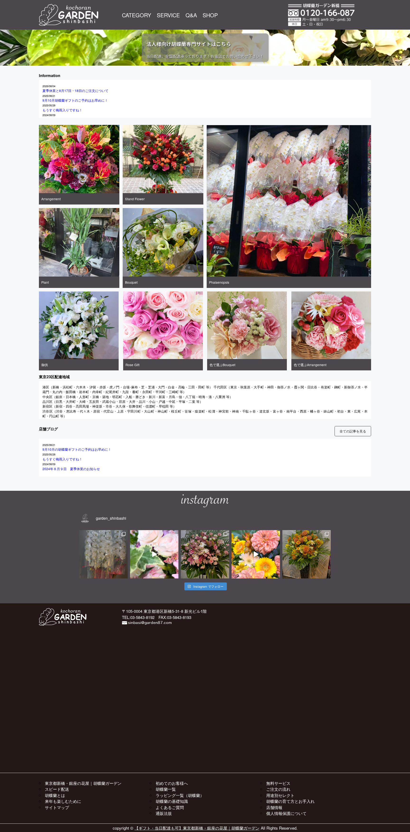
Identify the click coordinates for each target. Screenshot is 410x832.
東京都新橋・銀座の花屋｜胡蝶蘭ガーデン (83, 783)
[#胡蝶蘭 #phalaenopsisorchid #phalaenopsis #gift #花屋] (103, 554)
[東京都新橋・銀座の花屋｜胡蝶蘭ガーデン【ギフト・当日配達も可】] (68, 6)
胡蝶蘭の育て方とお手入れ (290, 801)
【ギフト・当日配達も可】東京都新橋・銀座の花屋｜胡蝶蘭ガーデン (197, 828)
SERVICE (168, 15)
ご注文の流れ (278, 789)
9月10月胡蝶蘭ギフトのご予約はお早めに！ (75, 100)
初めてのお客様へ (172, 783)
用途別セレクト (280, 795)
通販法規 (164, 813)
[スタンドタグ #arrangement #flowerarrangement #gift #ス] (154, 554)
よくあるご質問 (170, 807)
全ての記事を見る (353, 431)
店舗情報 (274, 807)
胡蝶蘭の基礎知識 (172, 801)
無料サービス (278, 783)
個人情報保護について (286, 813)
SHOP (210, 15)
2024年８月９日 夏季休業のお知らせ (71, 468)
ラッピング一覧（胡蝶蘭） (180, 795)
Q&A (191, 15)
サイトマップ (57, 807)
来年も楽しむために (63, 801)
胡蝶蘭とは (55, 795)
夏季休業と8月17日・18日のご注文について (75, 90)
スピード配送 (57, 789)
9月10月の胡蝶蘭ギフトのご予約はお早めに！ (76, 449)
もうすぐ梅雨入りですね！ (62, 110)
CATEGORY (136, 15)
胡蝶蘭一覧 (166, 789)
